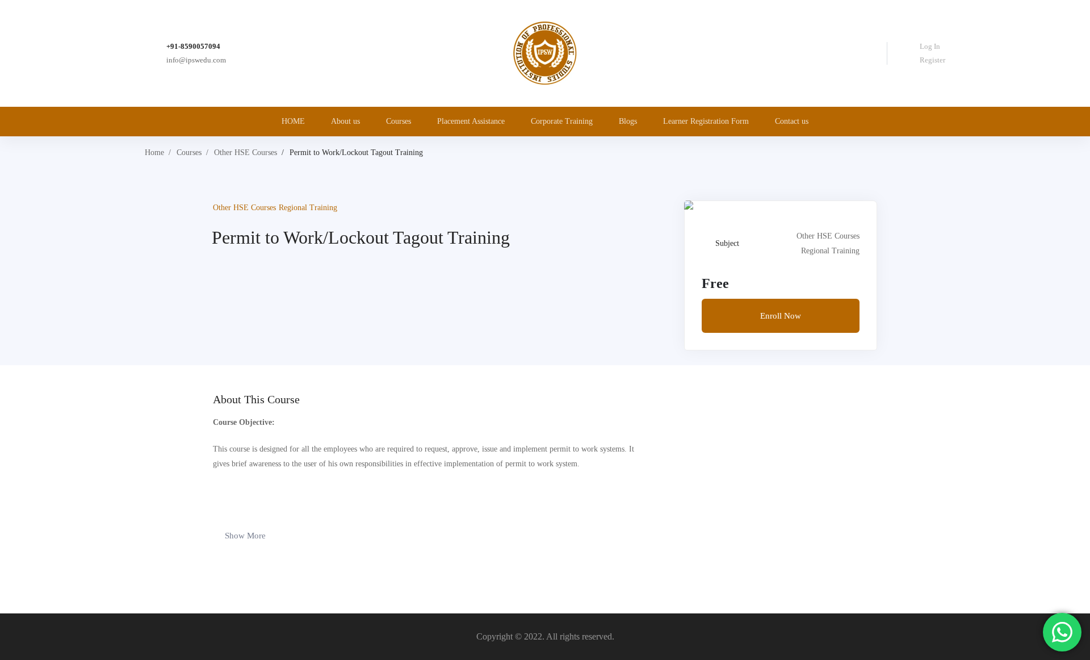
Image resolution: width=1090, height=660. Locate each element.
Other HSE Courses (245, 152)
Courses (189, 152)
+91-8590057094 (193, 46)
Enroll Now (780, 315)
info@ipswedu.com (196, 60)
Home (154, 152)
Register (932, 60)
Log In (930, 46)
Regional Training (308, 207)
